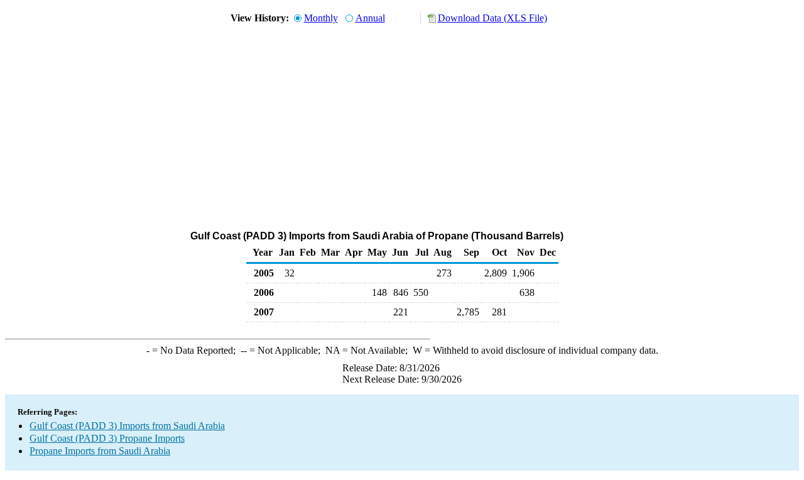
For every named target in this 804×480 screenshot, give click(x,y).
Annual (370, 18)
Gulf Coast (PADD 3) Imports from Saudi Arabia (127, 425)
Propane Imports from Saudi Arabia (100, 450)
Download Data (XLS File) (492, 18)
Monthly (321, 18)
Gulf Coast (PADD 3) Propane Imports (107, 438)
